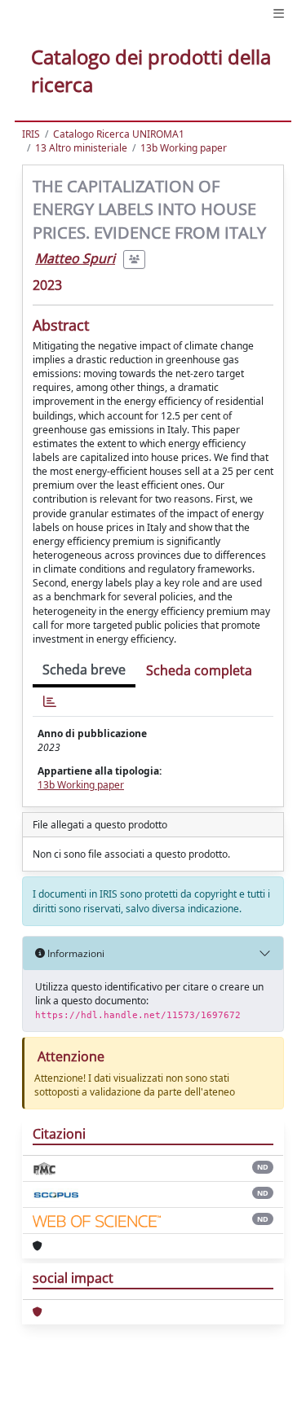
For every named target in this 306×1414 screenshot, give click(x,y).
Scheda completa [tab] (199, 670)
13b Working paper (183, 148)
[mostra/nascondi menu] (278, 13)
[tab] (50, 702)
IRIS (31, 134)
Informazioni (74, 953)
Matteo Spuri (75, 258)
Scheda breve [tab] (84, 669)
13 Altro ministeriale (81, 148)
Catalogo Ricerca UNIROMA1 (118, 134)
